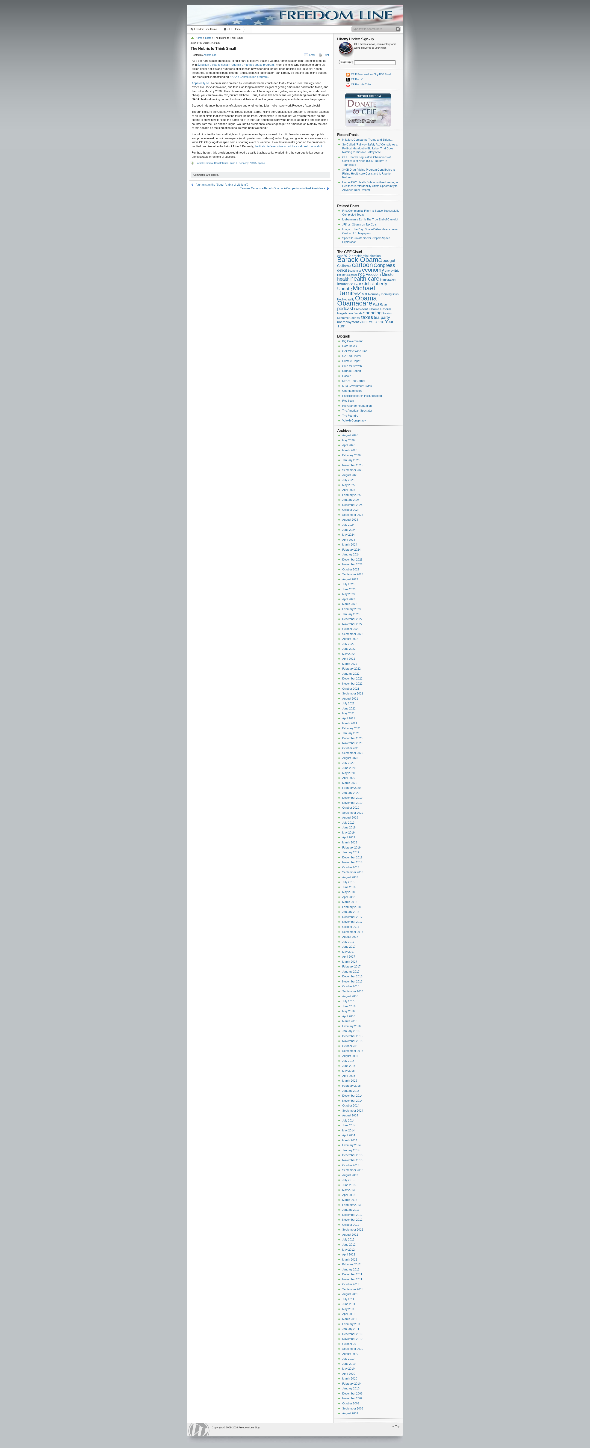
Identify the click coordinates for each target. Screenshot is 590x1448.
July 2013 (348, 1180)
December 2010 (352, 1334)
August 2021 (350, 698)
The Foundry (350, 415)
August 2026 (350, 435)
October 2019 (350, 807)
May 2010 (348, 1368)
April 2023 (348, 599)
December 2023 (352, 559)
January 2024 (351, 554)
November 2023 (352, 564)
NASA (253, 163)
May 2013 (348, 1190)
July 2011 (348, 1299)
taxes (367, 317)
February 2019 (351, 847)
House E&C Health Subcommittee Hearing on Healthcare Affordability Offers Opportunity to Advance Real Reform (370, 186)
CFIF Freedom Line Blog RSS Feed (370, 74)
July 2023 (348, 584)
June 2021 (349, 708)
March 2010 (349, 1378)
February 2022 (351, 668)
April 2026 (348, 445)
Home (199, 37)
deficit (342, 270)
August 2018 (350, 877)
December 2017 (352, 917)
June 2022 (349, 648)
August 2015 (350, 1056)
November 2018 (352, 862)
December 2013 (352, 1155)
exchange (351, 274)
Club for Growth (352, 366)
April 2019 (348, 837)
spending (372, 312)
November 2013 (352, 1160)
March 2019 (349, 842)
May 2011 (348, 1309)
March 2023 (349, 604)
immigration (387, 279)
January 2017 (351, 971)
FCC (361, 274)
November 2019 (352, 802)
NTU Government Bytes (357, 386)
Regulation (345, 313)
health (343, 279)
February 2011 (351, 1324)
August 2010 (350, 1354)
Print (326, 54)
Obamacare (354, 303)
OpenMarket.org (352, 390)
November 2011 (352, 1279)
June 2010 (349, 1363)
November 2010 (352, 1339)
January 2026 (351, 460)
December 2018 (352, 857)
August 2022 (350, 639)
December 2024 (352, 505)
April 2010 (348, 1373)
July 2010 (348, 1358)
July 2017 (348, 942)
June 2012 (349, 1244)
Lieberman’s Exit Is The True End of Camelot (370, 219)
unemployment (348, 322)
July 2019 (348, 822)
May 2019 (348, 832)
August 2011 (350, 1294)
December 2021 (352, 678)
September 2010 (352, 1348)
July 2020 (348, 763)
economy (373, 270)
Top (397, 1426)
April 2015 (348, 1075)
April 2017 (348, 956)
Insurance (345, 284)
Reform (385, 309)
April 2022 (348, 658)
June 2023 (349, 589)
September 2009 (352, 1408)
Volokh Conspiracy (354, 420)
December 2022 (352, 619)
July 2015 (348, 1060)
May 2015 (348, 1070)
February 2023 (351, 609)
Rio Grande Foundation (357, 405)
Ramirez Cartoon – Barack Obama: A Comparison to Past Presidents (282, 188)
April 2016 (348, 1016)
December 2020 (352, 738)
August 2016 (350, 996)
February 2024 (351, 549)
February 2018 (351, 907)
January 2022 (351, 673)
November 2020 (352, 743)
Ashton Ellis (210, 54)
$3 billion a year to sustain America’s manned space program (236, 64)
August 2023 (350, 579)
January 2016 (351, 1031)
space (261, 163)
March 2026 (349, 450)
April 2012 (348, 1254)
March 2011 (349, 1319)
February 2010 (351, 1383)
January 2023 (351, 614)
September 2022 (352, 634)
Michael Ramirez (356, 291)
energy (389, 270)
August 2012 (350, 1234)
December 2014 (352, 1095)
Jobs (368, 284)
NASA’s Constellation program (249, 77)
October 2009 (350, 1403)
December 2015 (352, 1036)
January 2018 (351, 912)
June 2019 (349, 827)
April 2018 (348, 897)
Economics (354, 270)
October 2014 (350, 1105)
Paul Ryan (380, 304)
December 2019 (352, 797)
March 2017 (349, 961)
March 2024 (349, 544)
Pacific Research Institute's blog (362, 396)
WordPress (198, 1429)
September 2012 (352, 1229)
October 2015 (350, 1046)
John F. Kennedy (239, 163)
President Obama (367, 309)
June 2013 (349, 1185)
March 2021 (349, 723)
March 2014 (349, 1140)
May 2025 (348, 485)
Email (312, 54)
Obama (366, 298)
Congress (384, 265)
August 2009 (350, 1413)
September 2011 (352, 1289)
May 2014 (348, 1130)
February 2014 (351, 1145)
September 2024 (352, 514)
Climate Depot (351, 361)
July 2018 (348, 882)
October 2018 (350, 867)
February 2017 (351, 966)
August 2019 (350, 817)
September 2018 (352, 872)
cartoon (362, 264)
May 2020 (348, 773)
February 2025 (351, 495)
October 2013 (350, 1165)
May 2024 (348, 534)
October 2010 (350, 1344)
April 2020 (348, 778)
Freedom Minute (379, 274)
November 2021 (352, 683)
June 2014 (349, 1125)
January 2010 (351, 1388)
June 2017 (349, 946)
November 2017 (352, 921)
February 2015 (351, 1085)
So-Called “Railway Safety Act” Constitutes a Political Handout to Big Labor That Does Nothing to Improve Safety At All (370, 148)
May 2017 (348, 951)
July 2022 (348, 644)
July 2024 (348, 524)
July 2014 (348, 1120)
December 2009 (352, 1393)
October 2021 (350, 688)
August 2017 (350, 936)
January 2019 (351, 852)
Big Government (352, 341)
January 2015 (351, 1090)
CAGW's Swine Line (354, 351)
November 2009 (352, 1398)
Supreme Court (346, 318)
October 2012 (350, 1224)
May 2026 (348, 440)
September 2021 (352, 693)
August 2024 (350, 519)
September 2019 (352, 812)
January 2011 (350, 1329)
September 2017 (352, 932)
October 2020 (350, 748)
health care (364, 278)
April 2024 (348, 539)
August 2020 (350, 758)
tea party (382, 317)
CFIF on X (356, 79)
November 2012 (352, 1219)
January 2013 (351, 1209)
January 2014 (351, 1150)
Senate (358, 313)
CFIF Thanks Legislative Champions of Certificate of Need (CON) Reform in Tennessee (366, 161)
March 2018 (349, 902)
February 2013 (351, 1205)
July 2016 (348, 1001)
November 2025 (352, 465)
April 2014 (348, 1135)
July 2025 (348, 480)
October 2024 (350, 509)
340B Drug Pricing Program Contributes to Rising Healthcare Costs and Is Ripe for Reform (368, 173)
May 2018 (348, 892)
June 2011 (348, 1304)
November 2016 (352, 981)
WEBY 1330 (376, 322)
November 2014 (352, 1100)
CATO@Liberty (351, 356)
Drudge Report (351, 371)
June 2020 (349, 768)
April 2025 (348, 490)
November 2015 (352, 1041)
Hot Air (346, 376)
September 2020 (352, 753)
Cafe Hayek (349, 346)
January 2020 (351, 793)
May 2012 (348, 1249)
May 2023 (348, 594)
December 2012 (352, 1215)
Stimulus (387, 313)
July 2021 (348, 703)
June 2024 (349, 529)
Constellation (221, 163)
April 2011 (348, 1314)
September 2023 (352, 574)
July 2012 (348, 1239)
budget (389, 260)
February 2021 (351, 728)
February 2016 (351, 1026)
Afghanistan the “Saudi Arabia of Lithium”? (222, 184)
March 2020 (349, 783)
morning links (390, 294)
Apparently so (200, 83)
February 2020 (351, 787)
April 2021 (348, 718)
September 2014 (352, 1110)
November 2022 (352, 624)
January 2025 (351, 499)
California (344, 266)
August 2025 (350, 475)
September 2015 (352, 1051)
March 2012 (349, 1259)
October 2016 (350, 986)
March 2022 (349, 663)
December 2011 (352, 1274)
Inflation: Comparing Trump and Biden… (367, 139)
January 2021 (351, 733)
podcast (345, 308)
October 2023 (350, 569)
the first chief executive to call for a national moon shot (288, 146)
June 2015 (349, 1066)
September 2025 (352, 470)
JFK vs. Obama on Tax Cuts (359, 224)
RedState (348, 400)
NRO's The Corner (353, 381)
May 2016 (348, 1011)
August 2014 (350, 1115)
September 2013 (352, 1170)
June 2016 (349, 1006)
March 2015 (349, 1080)
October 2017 (350, 927)
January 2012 (351, 1269)
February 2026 (351, 455)
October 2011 (350, 1284)
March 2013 (349, 1200)
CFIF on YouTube (360, 84)
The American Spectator (357, 410)
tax (358, 318)
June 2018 (349, 887)
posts (208, 37)
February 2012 (351, 1264)
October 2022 (350, 629)
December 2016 (352, 976)
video (364, 322)
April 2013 (348, 1195)
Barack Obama (204, 163)
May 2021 (348, 713)
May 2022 (348, 654)
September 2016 (352, 991)
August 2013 (350, 1175)
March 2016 (349, 1021)
